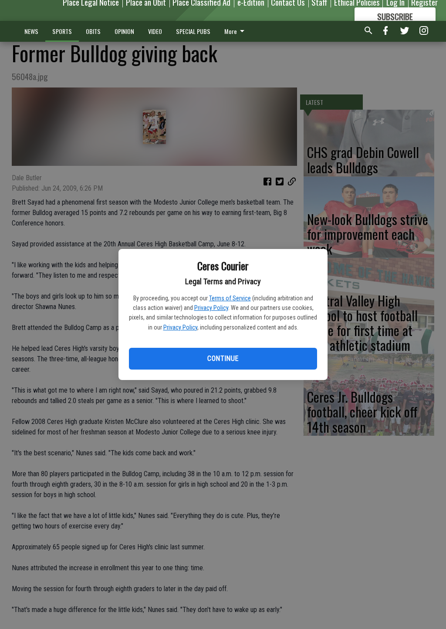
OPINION (124, 31)
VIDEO (155, 31)
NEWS (31, 31)
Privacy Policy (211, 307)
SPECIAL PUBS (193, 31)
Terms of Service (230, 298)
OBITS (93, 31)
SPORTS (62, 31)
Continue (222, 358)
